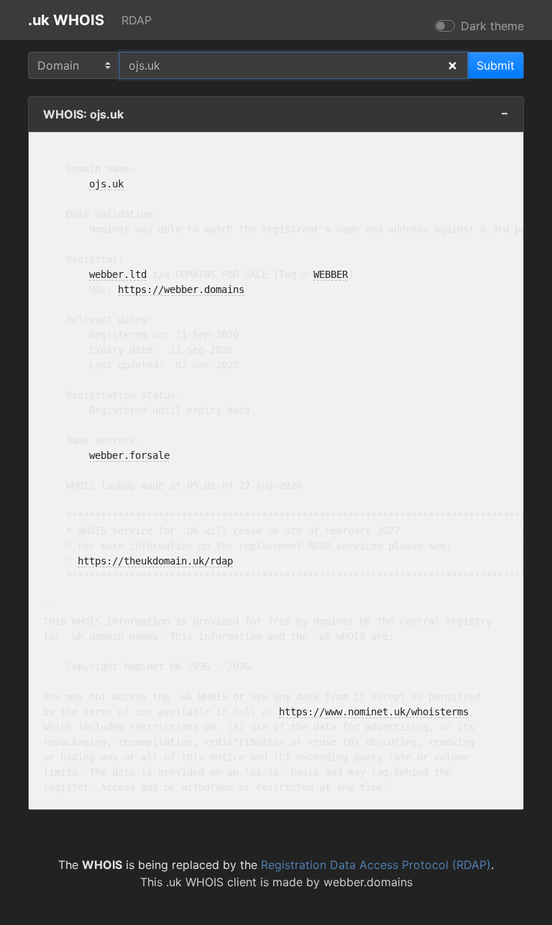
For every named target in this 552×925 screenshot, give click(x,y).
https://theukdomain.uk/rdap (155, 561)
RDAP (136, 20)
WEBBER (330, 274)
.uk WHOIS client (211, 882)
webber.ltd (118, 274)
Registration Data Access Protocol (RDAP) (376, 864)
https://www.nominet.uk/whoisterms (374, 711)
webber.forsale (129, 455)
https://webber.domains (181, 289)
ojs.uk (106, 184)
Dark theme (492, 26)
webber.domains (368, 882)
